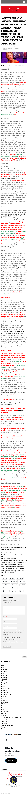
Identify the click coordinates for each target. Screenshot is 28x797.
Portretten (5, 49)
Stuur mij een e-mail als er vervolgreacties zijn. (12, 638)
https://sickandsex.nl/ (7, 178)
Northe (3, 706)
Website (5, 626)
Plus (2, 708)
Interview (8, 48)
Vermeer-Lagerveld (7, 725)
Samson (3, 714)
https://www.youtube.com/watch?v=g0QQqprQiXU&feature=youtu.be (12, 332)
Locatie (13, 48)
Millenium (4, 702)
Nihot (3, 704)
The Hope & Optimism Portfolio (11, 718)
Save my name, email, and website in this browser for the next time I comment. (14, 633)
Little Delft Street (6, 694)
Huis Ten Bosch (5, 689)
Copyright (4, 675)
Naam (4, 617)
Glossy (3, 681)
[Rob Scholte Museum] (14, 9)
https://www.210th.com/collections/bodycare (13, 392)
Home (3, 48)
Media (17, 48)
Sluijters (3, 716)
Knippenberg (5, 693)
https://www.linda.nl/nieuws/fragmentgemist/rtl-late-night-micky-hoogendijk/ (14, 549)
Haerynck (4, 683)
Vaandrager (4, 721)
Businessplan (19, 46)
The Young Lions (6, 719)
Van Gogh (4, 723)
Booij (2, 668)
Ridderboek (5, 712)
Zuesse (3, 729)
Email (4, 622)
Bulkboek (4, 670)
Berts (2, 666)
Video (3, 727)
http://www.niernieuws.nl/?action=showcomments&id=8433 (13, 266)
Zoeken (24, 656)
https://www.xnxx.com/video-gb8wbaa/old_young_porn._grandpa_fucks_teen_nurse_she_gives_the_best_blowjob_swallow (14, 561)
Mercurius (4, 700)
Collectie (4, 673)
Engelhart (4, 677)
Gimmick (4, 679)
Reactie (5, 605)
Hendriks (4, 685)
